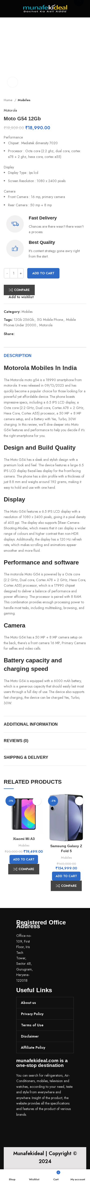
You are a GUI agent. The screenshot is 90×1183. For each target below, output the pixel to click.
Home (8, 100)
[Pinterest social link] (30, 334)
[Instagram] (36, 1128)
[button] (24, 859)
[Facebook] (22, 1128)
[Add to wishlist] (36, 801)
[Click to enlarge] (13, 82)
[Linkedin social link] (36, 334)
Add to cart (43, 273)
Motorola (10, 110)
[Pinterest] (50, 1128)
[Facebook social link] (19, 334)
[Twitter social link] (24, 334)
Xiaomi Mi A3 (24, 839)
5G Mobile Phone (50, 319)
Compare (22, 289)
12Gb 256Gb (24, 319)
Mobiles (24, 100)
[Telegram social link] (41, 334)
